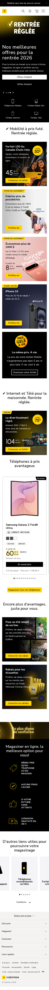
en (43, 972)
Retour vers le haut (23, 916)
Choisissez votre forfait (24, 372)
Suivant (12, 92)
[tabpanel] (24, 873)
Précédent (3, 92)
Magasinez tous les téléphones (24, 589)
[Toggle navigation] (30, 902)
